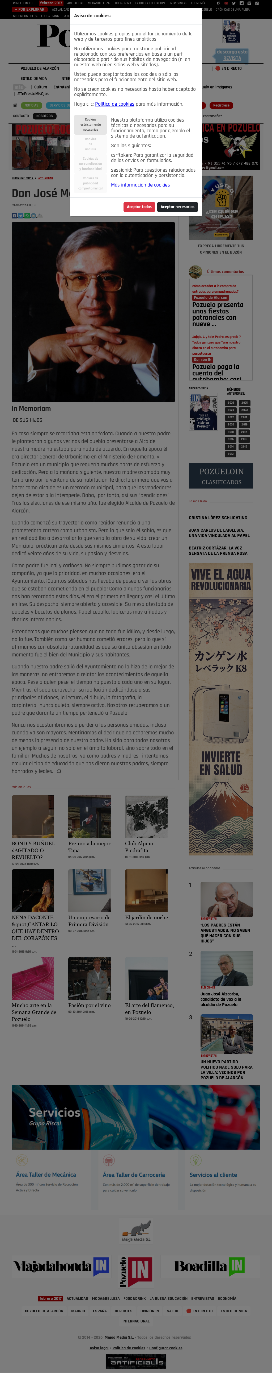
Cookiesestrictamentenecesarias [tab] (90, 124)
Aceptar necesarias (177, 207)
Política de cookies (114, 104)
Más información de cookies (140, 185)
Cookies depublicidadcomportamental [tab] (90, 183)
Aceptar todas (139, 207)
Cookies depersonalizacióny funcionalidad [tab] (90, 164)
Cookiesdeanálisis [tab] (90, 144)
